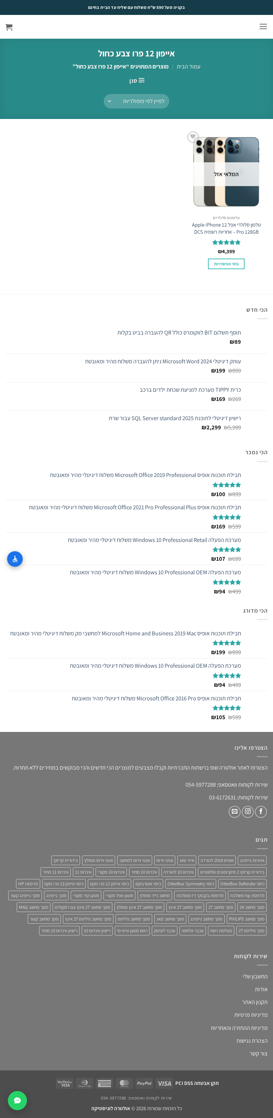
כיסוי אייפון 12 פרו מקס (109, 884)
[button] (263, 27)
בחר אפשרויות (226, 263)
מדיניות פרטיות (251, 1015)
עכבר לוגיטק (164, 931)
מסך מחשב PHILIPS (246, 919)
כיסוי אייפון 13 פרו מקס (64, 884)
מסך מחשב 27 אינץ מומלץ (139, 907)
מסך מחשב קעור (44, 919)
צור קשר (259, 1053)
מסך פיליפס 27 (251, 931)
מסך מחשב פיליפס (134, 919)
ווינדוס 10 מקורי (111, 872)
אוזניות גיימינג (252, 860)
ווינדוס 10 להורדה (179, 872)
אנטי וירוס (164, 860)
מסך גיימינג (56, 895)
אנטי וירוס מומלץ (98, 860)
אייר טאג (187, 860)
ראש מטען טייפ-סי (132, 931)
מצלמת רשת (221, 931)
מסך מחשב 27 (220, 907)
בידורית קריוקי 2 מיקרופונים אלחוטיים (232, 872)
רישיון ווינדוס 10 (97, 931)
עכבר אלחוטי (193, 931)
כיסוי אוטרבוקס (148, 884)
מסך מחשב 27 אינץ (185, 907)
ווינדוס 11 (83, 872)
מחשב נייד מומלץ (155, 895)
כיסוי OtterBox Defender (242, 884)
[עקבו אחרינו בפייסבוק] (261, 812)
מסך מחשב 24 (252, 907)
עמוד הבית (188, 66)
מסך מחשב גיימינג (207, 919)
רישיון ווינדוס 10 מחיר (59, 931)
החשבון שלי (255, 976)
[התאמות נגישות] (15, 559)
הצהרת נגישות (252, 1040)
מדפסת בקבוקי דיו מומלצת (200, 895)
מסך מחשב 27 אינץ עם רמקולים (82, 907)
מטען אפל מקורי (119, 895)
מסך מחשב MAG (33, 907)
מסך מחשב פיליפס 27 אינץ (88, 919)
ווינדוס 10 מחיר (144, 872)
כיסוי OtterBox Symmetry (190, 884)
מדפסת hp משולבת (247, 895)
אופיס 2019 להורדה (217, 860)
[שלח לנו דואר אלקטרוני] (235, 812)
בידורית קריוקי (65, 860)
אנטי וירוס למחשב (134, 860)
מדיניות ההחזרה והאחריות (239, 1028)
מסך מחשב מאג (170, 919)
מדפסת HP (28, 884)
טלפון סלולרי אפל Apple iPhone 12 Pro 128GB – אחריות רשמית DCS (226, 228)
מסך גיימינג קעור (25, 895)
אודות (261, 989)
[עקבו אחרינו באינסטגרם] (248, 812)
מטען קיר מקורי (86, 895)
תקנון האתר (255, 1002)
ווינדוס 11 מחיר (56, 872)
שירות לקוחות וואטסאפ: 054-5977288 (136, 1098)
